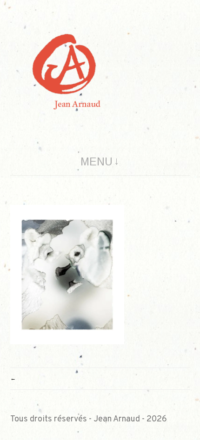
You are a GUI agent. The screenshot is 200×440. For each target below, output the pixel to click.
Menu (96, 162)
